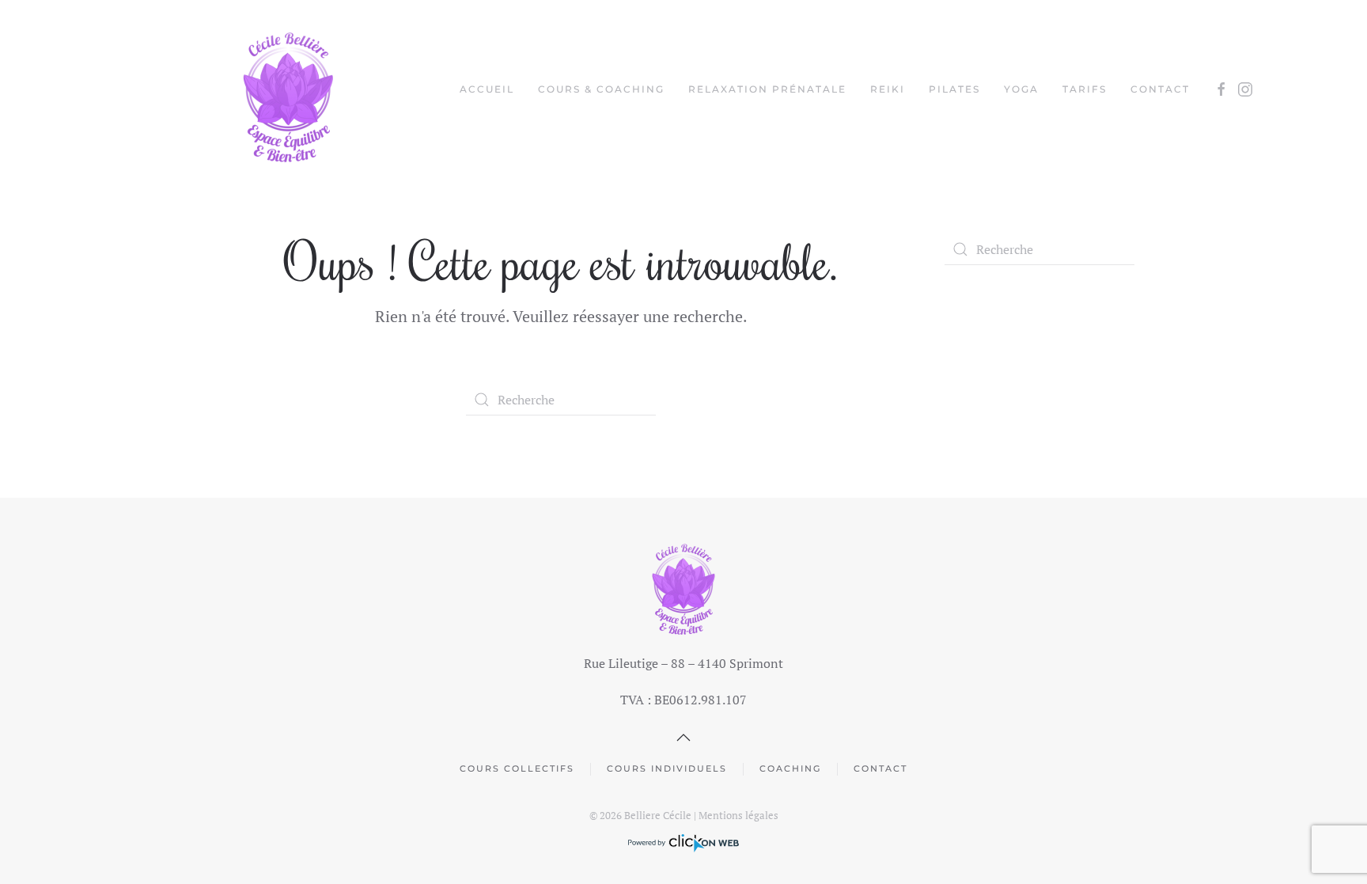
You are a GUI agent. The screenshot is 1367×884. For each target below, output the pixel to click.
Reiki (887, 89)
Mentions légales (738, 815)
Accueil (487, 89)
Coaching (790, 768)
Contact (1160, 89)
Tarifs (1084, 89)
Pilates (954, 89)
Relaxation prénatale (767, 89)
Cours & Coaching (601, 89)
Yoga (1021, 89)
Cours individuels (667, 768)
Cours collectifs (517, 768)
